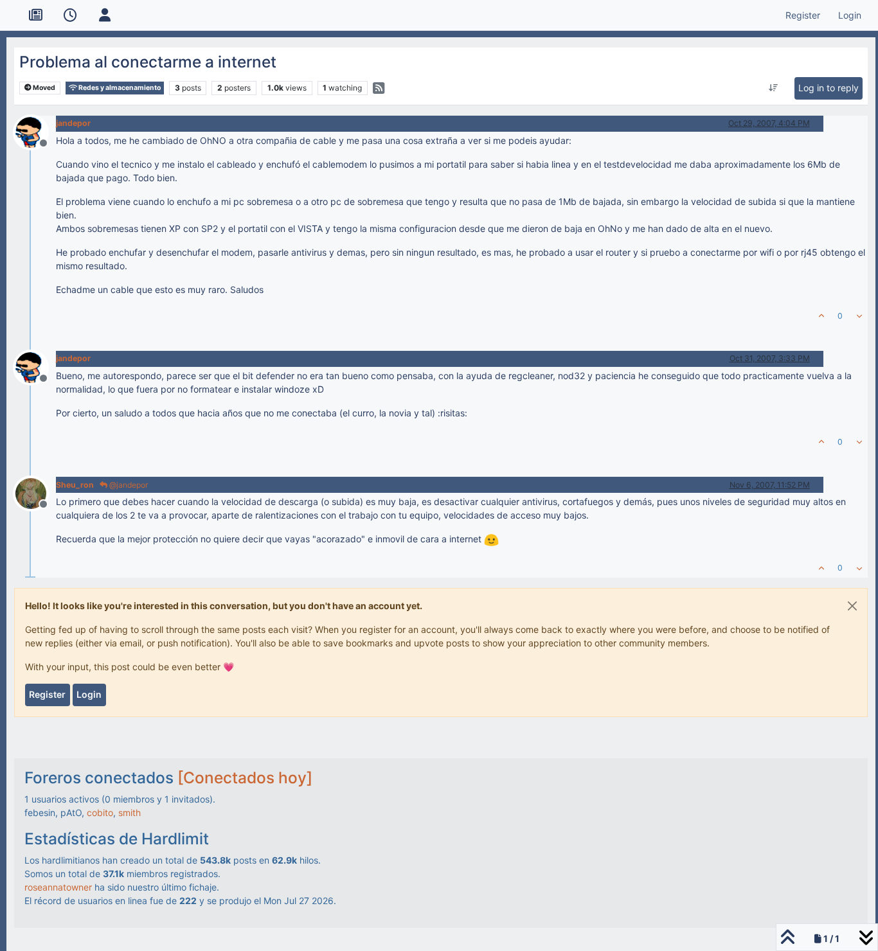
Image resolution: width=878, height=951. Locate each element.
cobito (100, 812)
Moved (43, 88)
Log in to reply (828, 87)
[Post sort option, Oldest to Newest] (773, 88)
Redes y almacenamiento (119, 88)
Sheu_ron (75, 485)
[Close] (852, 606)
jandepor (73, 123)
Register (47, 694)
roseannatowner (58, 887)
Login (89, 694)
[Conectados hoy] (244, 777)
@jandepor (127, 485)
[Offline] (35, 130)
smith (129, 812)
